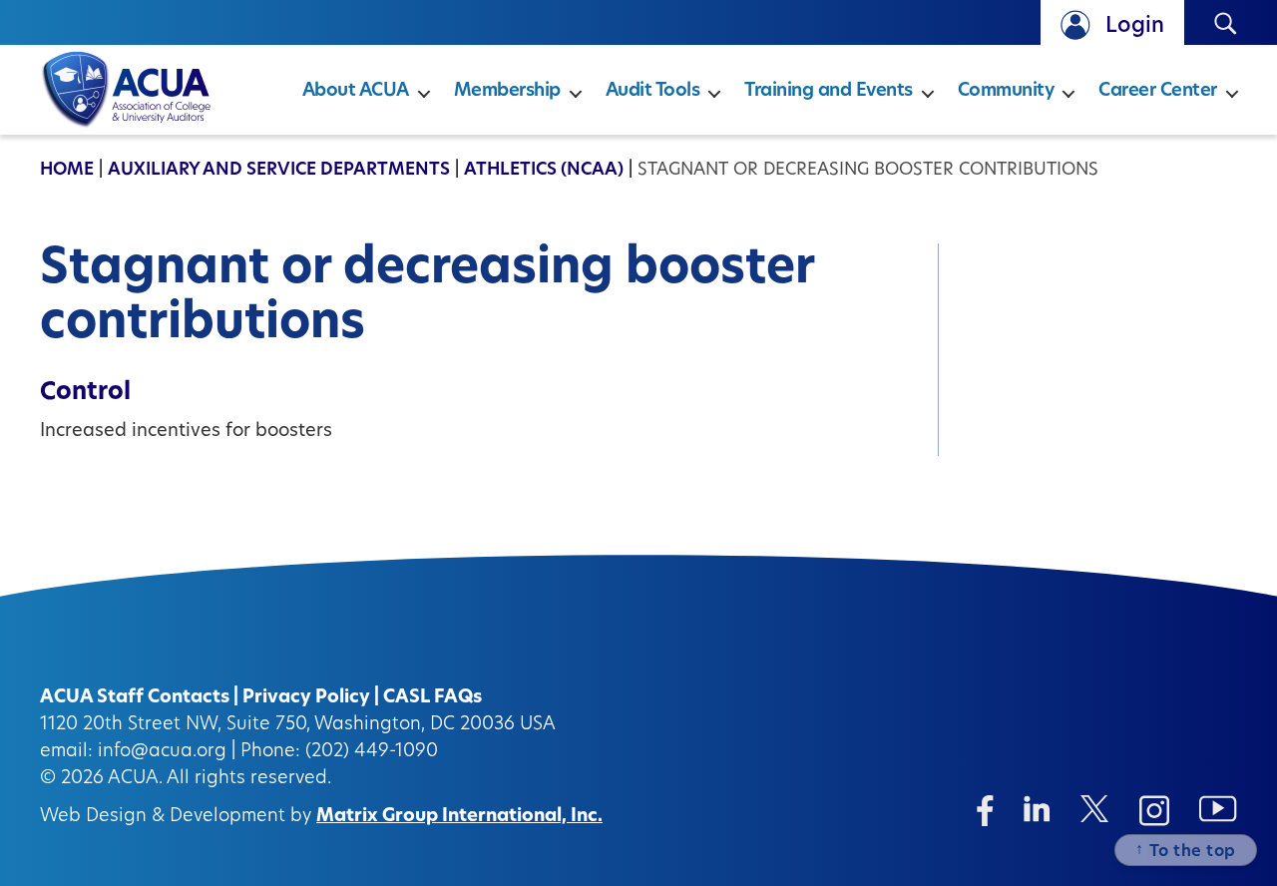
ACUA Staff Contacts (134, 698)
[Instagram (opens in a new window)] (1154, 810)
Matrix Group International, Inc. (459, 817)
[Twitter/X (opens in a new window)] (1094, 808)
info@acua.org (162, 752)
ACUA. (135, 779)
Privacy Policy (306, 698)
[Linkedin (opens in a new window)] (1037, 808)
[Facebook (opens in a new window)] (985, 810)
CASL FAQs (432, 698)
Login (1134, 26)
